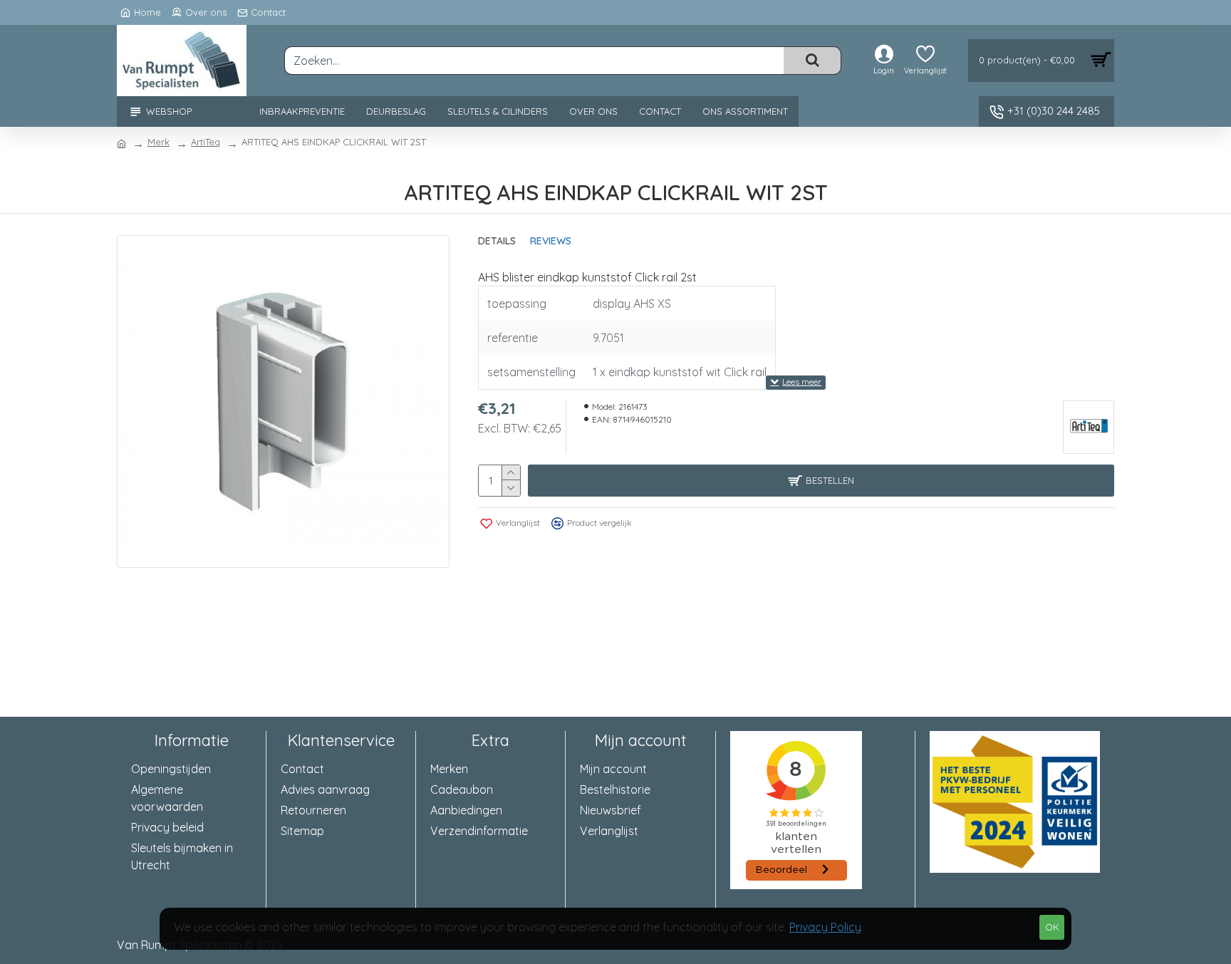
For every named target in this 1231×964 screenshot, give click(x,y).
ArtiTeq (205, 141)
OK (1052, 927)
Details (497, 241)
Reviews (550, 241)
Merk (158, 141)
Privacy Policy (825, 927)
